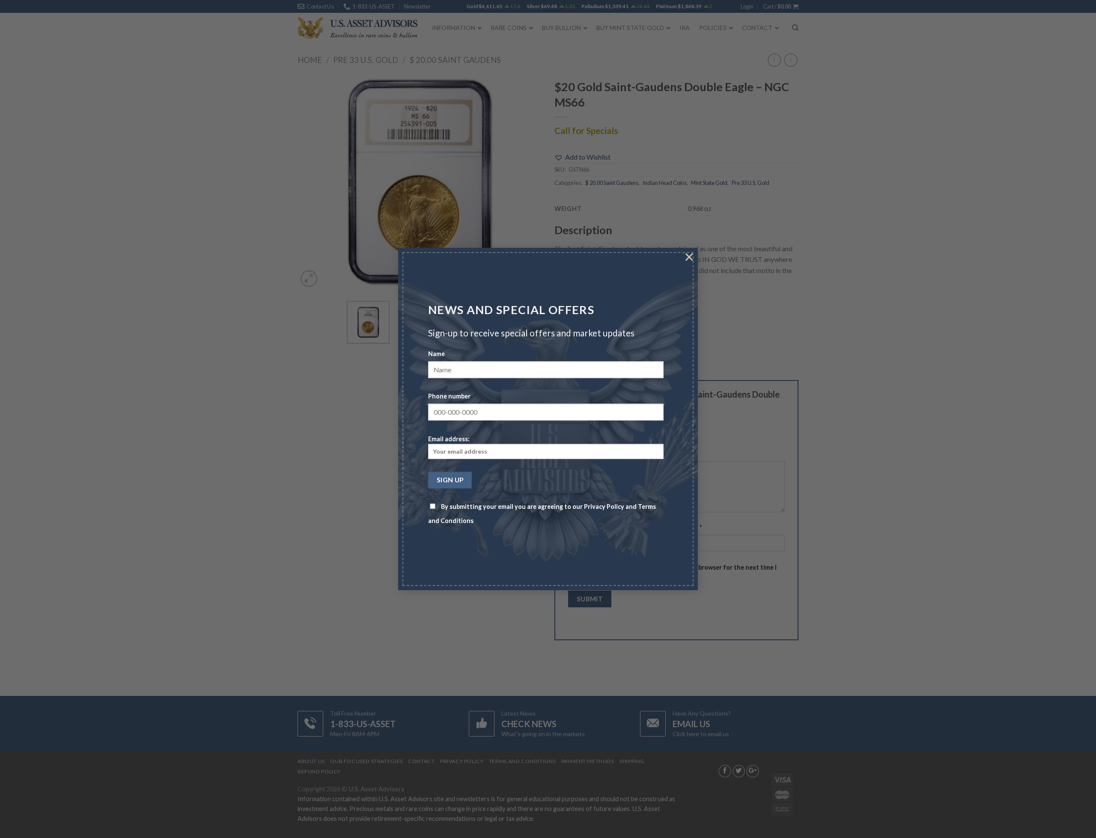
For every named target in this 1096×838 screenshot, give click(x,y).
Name (436, 354)
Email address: (449, 439)
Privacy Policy (604, 507)
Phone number (449, 396)
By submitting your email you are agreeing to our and (542, 514)
